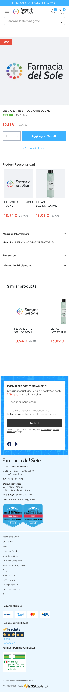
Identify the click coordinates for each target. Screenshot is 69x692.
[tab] (34, 234)
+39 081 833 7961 (15, 479)
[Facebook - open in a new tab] (9, 445)
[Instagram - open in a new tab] (15, 445)
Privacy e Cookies (11, 551)
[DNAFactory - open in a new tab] (36, 686)
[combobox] (34, 21)
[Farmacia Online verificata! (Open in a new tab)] (14, 670)
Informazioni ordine (12, 575)
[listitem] (27, 321)
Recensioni (9, 255)
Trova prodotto (10, 584)
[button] (62, 21)
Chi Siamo (8, 541)
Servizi (6, 546)
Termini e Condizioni (12, 560)
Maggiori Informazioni (16, 233)
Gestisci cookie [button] (10, 556)
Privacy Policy (46, 430)
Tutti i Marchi (9, 580)
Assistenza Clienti (11, 536)
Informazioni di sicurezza (17, 265)
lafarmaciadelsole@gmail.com (23, 499)
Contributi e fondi (12, 589)
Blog (5, 570)
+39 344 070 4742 (23, 494)
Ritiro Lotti (8, 594)
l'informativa (14, 414)
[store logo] (30, 11)
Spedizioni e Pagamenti (14, 565)
